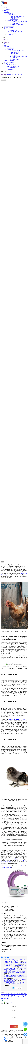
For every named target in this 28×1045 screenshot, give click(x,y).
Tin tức (5, 28)
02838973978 (5, 39)
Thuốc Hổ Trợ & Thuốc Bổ (17, 16)
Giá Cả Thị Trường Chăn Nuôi (14, 31)
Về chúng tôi (7, 9)
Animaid (16, 859)
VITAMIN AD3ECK (6, 867)
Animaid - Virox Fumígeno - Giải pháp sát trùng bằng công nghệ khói (15, 963)
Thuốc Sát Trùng (14, 19)
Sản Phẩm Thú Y (11, 14)
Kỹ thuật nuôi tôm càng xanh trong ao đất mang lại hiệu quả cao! (15, 969)
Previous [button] (3, 79)
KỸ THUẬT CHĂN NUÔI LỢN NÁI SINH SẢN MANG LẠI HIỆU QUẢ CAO (15, 971)
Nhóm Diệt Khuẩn (14, 23)
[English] (2, 3)
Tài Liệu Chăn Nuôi (12, 33)
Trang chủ (6, 7)
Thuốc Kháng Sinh (14, 17)
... (20, 988)
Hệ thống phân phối (9, 27)
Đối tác (5, 10)
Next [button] (2, 562)
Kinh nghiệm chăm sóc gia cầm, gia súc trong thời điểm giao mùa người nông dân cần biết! (15, 977)
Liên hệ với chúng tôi (9, 26)
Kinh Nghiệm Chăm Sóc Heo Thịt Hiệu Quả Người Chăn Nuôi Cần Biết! (14, 983)
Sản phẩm (6, 12)
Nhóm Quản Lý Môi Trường (17, 24)
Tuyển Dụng (10, 34)
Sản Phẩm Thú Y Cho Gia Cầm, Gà (17, 995)
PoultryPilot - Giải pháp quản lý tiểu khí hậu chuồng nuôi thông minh (15, 960)
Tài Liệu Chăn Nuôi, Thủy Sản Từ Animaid (11, 996)
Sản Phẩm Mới (10, 13)
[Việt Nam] (5, 3)
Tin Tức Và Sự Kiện (12, 30)
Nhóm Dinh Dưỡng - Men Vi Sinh (18, 21)
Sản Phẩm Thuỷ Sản (12, 20)
